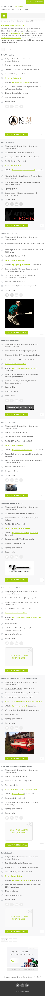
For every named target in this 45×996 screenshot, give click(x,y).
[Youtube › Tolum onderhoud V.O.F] (21, 643)
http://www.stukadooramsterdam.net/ (24, 368)
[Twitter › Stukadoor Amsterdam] (7, 400)
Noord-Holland (10, 351)
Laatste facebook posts (27, 193)
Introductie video (11, 195)
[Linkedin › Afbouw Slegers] (16, 204)
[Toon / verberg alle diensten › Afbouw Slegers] (24, 183)
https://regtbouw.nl (18, 794)
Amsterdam (20, 351)
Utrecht (7, 432)
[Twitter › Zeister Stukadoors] (7, 480)
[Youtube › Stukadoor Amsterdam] (21, 400)
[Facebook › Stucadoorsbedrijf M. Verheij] (12, 557)
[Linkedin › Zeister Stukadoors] (16, 480)
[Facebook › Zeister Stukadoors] (12, 480)
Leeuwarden (17, 65)
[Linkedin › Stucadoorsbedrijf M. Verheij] (16, 557)
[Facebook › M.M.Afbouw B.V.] (12, 106)
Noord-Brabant (10, 152)
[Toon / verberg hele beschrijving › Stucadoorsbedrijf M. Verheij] (24, 539)
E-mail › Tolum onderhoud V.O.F (16, 613)
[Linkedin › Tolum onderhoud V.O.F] (16, 643)
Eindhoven (20, 152)
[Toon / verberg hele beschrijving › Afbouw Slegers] (24, 177)
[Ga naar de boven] (42, 134)
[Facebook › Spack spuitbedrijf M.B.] (12, 295)
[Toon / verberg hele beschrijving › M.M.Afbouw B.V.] (24, 88)
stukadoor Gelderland (16, 33)
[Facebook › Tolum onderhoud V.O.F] (12, 643)
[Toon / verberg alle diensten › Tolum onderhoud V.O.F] (24, 629)
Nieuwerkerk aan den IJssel (24, 243)
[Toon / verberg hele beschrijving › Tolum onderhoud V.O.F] (24, 623)
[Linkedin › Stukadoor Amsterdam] (16, 400)
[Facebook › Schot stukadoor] (12, 904)
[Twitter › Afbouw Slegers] (7, 204)
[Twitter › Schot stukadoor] (7, 904)
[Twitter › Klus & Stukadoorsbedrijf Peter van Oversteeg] (7, 728)
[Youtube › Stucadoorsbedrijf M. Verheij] (21, 557)
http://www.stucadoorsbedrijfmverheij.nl (25, 533)
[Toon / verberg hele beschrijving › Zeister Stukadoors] (24, 455)
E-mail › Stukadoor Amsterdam (15, 364)
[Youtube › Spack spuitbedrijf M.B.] (21, 295)
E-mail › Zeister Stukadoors (14, 445)
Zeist (13, 432)
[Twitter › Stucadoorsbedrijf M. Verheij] (7, 557)
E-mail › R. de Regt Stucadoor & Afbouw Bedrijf (21, 789)
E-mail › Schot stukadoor (13, 876)
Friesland (8, 65)
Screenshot (35, 82)
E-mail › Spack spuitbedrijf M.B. (16, 260)
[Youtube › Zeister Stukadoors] (21, 480)
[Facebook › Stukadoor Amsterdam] (12, 400)
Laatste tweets (11, 193)
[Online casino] (22, 948)
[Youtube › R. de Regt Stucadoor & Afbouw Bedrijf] (21, 818)
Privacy (27, 991)
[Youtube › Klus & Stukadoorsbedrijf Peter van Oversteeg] (21, 728)
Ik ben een (35, 2)
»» (14, 50)
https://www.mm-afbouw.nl (20, 82)
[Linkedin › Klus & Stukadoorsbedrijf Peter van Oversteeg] (16, 728)
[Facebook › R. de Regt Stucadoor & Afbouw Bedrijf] (12, 818)
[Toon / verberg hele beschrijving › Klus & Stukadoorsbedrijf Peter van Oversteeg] (24, 710)
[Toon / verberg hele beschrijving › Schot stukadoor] (24, 886)
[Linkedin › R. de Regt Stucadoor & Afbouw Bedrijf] (16, 818)
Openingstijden (11, 189)
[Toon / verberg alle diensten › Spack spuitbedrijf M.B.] (24, 276)
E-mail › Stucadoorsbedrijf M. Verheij (17, 528)
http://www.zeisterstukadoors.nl (22, 450)
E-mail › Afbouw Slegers (13, 165)
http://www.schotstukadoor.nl (21, 880)
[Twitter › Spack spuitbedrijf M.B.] (7, 295)
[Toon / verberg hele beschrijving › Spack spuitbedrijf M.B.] (24, 270)
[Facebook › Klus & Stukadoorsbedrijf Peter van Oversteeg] (12, 728)
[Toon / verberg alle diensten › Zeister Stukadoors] (24, 461)
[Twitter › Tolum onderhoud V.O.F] (7, 643)
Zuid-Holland (9, 243)
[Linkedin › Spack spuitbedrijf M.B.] (16, 295)
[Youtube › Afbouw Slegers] (21, 204)
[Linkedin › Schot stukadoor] (16, 904)
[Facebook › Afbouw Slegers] (12, 204)
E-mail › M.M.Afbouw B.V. (14, 78)
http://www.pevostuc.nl (19, 706)
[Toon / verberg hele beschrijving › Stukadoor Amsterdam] (24, 375)
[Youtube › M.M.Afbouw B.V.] (21, 106)
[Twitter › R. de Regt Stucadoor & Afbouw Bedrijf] (7, 818)
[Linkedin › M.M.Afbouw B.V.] (16, 106)
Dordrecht (18, 863)
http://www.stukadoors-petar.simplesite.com (26, 617)
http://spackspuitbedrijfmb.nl (21, 265)
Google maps (27, 65)
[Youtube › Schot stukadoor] (21, 904)
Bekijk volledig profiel (17, 134)
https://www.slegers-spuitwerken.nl (23, 170)
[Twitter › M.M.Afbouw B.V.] (7, 106)
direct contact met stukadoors (11, 38)
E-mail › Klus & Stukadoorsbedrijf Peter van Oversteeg (23, 701)
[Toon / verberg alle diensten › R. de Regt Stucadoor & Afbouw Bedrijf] (24, 803)
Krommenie (20, 513)
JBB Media (21, 991)
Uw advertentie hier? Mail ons (22, 969)
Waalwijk (19, 688)
